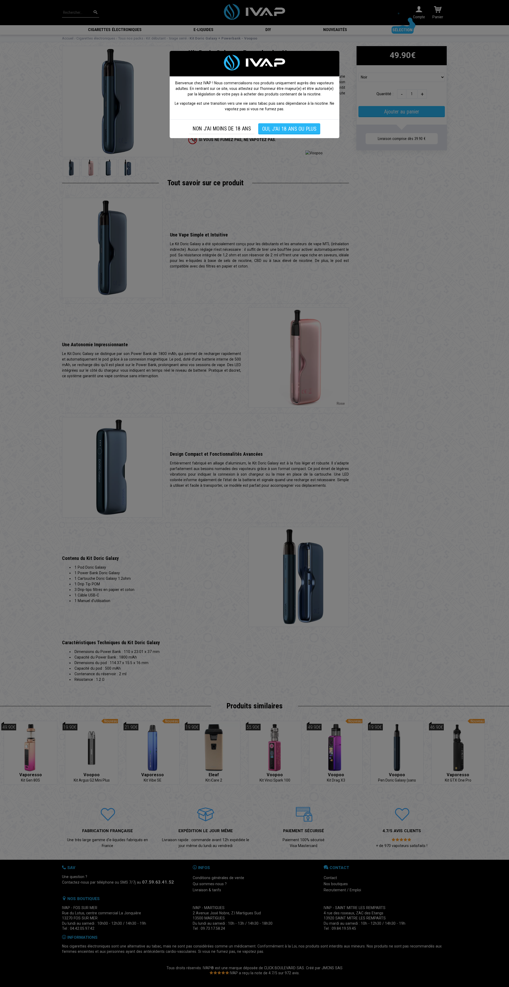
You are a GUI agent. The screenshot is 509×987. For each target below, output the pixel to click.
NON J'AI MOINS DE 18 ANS (222, 129)
